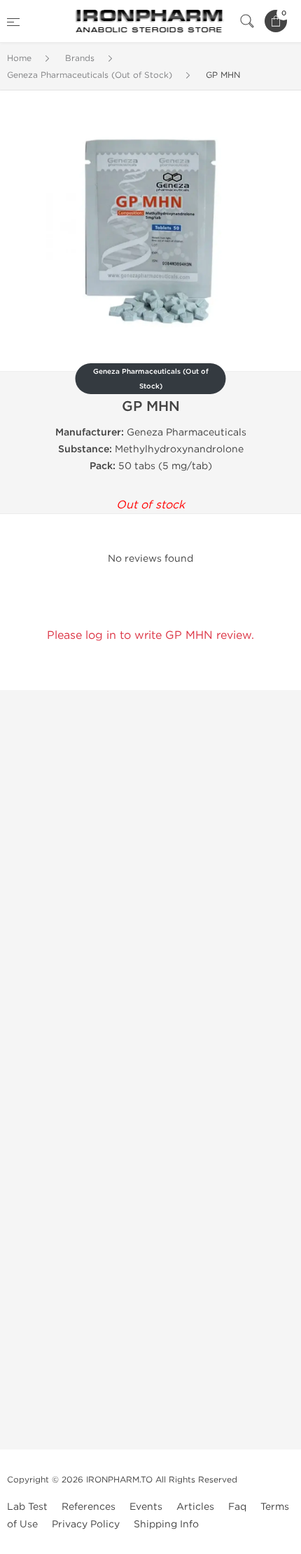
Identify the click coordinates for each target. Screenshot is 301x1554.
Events (146, 1507)
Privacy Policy (86, 1524)
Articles (195, 1507)
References (88, 1507)
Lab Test (27, 1507)
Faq (237, 1507)
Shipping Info (166, 1524)
